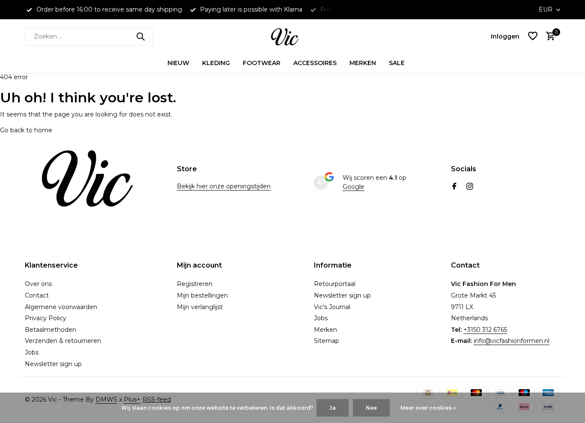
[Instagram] (469, 187)
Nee (371, 408)
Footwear (262, 63)
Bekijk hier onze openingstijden (224, 186)
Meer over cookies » (428, 408)
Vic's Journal (332, 307)
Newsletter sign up (53, 364)
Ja (332, 408)
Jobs (32, 352)
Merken (362, 63)
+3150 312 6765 (485, 330)
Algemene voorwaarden (61, 307)
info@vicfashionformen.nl (511, 341)
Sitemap (326, 341)
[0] (548, 36)
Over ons (38, 284)
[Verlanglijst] (532, 36)
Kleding (216, 63)
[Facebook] (454, 187)
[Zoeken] (140, 36)
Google (353, 187)
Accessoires (315, 63)
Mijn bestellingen (202, 295)
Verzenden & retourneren (63, 341)
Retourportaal (334, 284)
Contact (37, 295)
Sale (397, 63)
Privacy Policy (45, 318)
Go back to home (26, 130)
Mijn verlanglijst (200, 307)
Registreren (194, 284)
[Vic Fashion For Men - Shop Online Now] (292, 36)
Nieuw (178, 63)
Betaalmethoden (50, 330)
